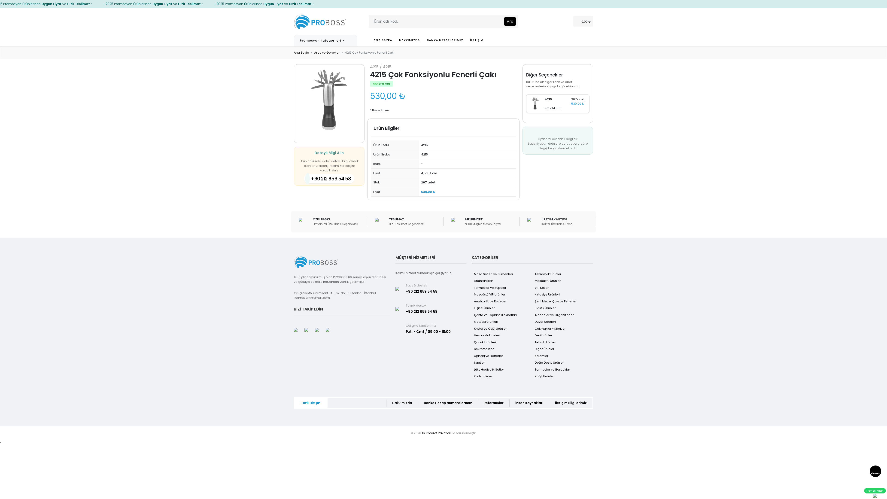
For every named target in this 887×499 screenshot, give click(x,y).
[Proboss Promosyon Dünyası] (320, 21)
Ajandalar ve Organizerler (554, 315)
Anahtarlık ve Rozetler (490, 301)
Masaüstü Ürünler (548, 281)
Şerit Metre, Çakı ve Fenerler (556, 301)
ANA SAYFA (383, 40)
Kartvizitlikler (483, 376)
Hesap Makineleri (487, 335)
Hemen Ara (875, 474)
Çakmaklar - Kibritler (550, 328)
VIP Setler (542, 288)
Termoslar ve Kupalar (490, 288)
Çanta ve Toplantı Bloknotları (495, 315)
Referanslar (494, 403)
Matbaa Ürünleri (486, 321)
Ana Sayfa (301, 52)
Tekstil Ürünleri (545, 342)
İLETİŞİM (476, 40)
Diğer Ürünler (544, 349)
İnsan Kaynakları (529, 403)
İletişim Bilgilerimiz (571, 403)
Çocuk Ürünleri (485, 342)
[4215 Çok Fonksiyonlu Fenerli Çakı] (535, 103)
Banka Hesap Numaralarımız (448, 403)
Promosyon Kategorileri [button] (321, 40)
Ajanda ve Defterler (488, 356)
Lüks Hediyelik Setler (489, 369)
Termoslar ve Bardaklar (552, 369)
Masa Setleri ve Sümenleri (493, 274)
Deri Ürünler (543, 335)
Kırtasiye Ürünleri (547, 294)
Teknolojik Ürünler (548, 274)
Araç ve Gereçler (327, 52)
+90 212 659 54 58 (331, 178)
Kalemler (541, 356)
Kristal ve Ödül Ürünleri (490, 328)
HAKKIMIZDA (409, 40)
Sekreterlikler (484, 349)
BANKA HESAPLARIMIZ (445, 40)
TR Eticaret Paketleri (436, 433)
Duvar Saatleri (545, 321)
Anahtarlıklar (483, 281)
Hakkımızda (402, 403)
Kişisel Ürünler (484, 308)
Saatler (479, 362)
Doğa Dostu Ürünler (549, 362)
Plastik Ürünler (545, 308)
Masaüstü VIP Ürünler (489, 294)
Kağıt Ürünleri (545, 376)
